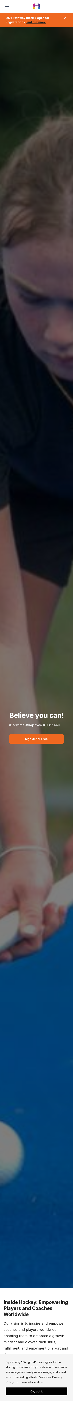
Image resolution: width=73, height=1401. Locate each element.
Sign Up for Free (36, 739)
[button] (6, 6)
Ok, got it (36, 1391)
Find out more (36, 22)
